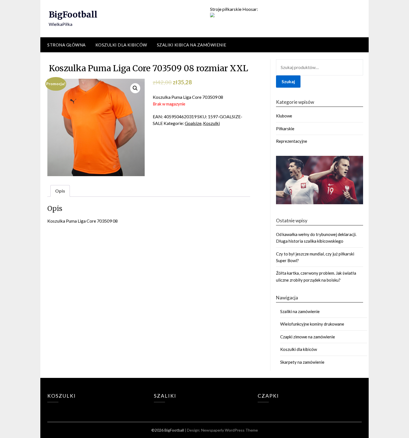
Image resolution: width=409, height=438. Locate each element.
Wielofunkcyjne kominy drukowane (312, 323)
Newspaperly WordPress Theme (229, 430)
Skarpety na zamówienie (302, 362)
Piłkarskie (285, 128)
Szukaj (288, 81)
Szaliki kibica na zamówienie (191, 44)
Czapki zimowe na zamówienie (307, 336)
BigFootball (73, 14)
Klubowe (284, 115)
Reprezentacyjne (291, 141)
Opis (60, 190)
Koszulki (211, 123)
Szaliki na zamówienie (300, 311)
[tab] (60, 191)
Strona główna (66, 44)
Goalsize (193, 123)
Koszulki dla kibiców (121, 44)
